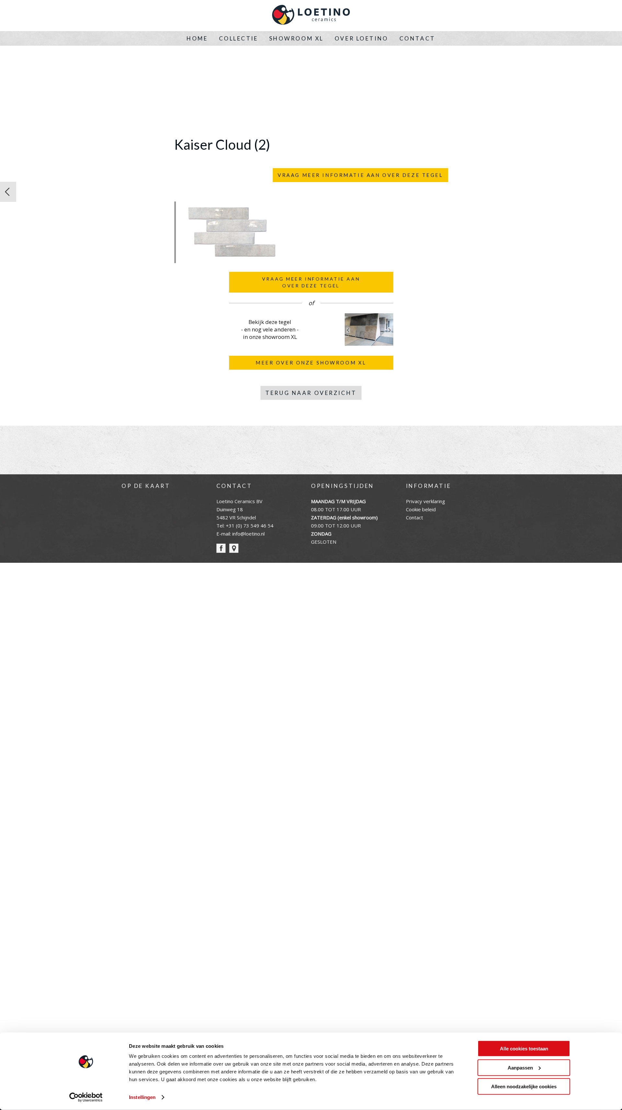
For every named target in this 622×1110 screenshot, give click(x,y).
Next (390, 330)
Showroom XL (296, 38)
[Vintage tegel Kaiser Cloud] (8, 192)
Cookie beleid (421, 509)
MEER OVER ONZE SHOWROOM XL (311, 362)
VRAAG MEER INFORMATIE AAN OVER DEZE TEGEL (360, 175)
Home (197, 38)
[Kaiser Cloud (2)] (231, 259)
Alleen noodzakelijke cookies (524, 1086)
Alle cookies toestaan (524, 1048)
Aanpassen (520, 1067)
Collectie (238, 38)
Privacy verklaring (425, 501)
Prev (348, 330)
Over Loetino (361, 38)
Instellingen (142, 1097)
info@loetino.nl (248, 533)
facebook (221, 548)
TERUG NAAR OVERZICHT (310, 392)
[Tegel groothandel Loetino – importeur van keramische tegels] (311, 15)
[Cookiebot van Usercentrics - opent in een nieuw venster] (86, 1097)
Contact (417, 38)
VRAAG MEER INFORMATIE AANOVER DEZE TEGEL (311, 282)
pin (233, 548)
